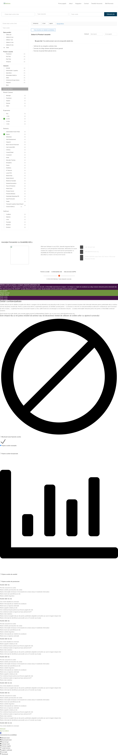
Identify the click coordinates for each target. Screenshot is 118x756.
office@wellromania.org (92, 251)
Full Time (15, 56)
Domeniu (6, 128)
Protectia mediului (16, 193)
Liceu (16, 219)
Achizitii (15, 68)
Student (16, 100)
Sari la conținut (4, 731)
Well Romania (109, 3)
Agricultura (15, 73)
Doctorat (16, 227)
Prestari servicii (16, 191)
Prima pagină (62, 3)
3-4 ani (16, 121)
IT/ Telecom (16, 170)
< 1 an (16, 116)
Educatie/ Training (16, 160)
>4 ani (16, 124)
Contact (86, 3)
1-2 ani (16, 118)
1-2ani (44, 23)
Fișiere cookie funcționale (10, 453)
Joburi (71, 3)
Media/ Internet (16, 178)
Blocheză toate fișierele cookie (11, 437)
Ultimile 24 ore (9, 37)
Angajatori (78, 3)
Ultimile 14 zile (9, 42)
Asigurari (15, 82)
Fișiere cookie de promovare (10, 581)
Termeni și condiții (44, 271)
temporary (36, 23)
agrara (51, 23)
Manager (16, 95)
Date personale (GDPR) (70, 271)
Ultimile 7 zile (9, 39)
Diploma (16, 217)
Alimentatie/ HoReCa (15, 75)
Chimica (16, 149)
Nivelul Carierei (8, 92)
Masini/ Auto (16, 175)
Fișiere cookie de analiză (9, 574)
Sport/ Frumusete (16, 199)
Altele (15, 77)
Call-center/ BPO (16, 147)
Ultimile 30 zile (9, 45)
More (7, 85)
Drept (16, 157)
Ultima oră (8, 34)
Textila (16, 201)
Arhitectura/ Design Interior (15, 80)
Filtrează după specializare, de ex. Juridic (45, 17)
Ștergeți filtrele (60, 23)
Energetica (16, 162)
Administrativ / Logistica (15, 70)
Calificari (6, 211)
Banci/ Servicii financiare (16, 144)
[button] (0, 733)
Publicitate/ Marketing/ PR (16, 196)
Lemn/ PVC (16, 173)
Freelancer (15, 54)
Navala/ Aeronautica (16, 183)
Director (16, 103)
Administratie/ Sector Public (16, 131)
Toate (7, 47)
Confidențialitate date (56, 271)
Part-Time (15, 59)
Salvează (2, 729)
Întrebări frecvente (96, 3)
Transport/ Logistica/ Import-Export (16, 204)
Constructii (16, 155)
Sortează (86, 34)
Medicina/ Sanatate (16, 180)
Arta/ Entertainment (16, 139)
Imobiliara (16, 168)
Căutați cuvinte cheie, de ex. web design (10, 17)
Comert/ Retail (16, 152)
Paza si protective (16, 186)
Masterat (16, 224)
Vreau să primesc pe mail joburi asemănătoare (44, 30)
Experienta (6, 110)
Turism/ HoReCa (14, 206)
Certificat (16, 214)
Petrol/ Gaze (16, 188)
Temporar (15, 61)
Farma (16, 165)
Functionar (16, 98)
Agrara (16, 134)
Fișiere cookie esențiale (9, 445)
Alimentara (16, 137)
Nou (16, 113)
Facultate (16, 222)
